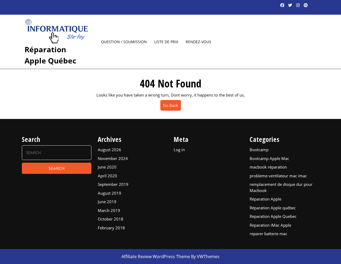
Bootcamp (259, 149)
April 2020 (107, 175)
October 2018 (110, 219)
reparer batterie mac (268, 233)
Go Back (172, 106)
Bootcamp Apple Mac (269, 158)
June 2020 (107, 167)
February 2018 (111, 227)
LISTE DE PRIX (166, 41)
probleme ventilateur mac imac (278, 175)
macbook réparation (268, 167)
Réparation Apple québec (273, 207)
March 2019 (109, 210)
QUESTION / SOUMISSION (124, 41)
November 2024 (113, 158)
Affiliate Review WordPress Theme (155, 256)
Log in (179, 149)
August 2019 (109, 193)
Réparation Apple (265, 199)
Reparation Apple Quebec (273, 216)
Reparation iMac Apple (270, 225)
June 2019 (107, 201)
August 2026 (109, 149)
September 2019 (113, 184)
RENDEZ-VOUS (198, 41)
